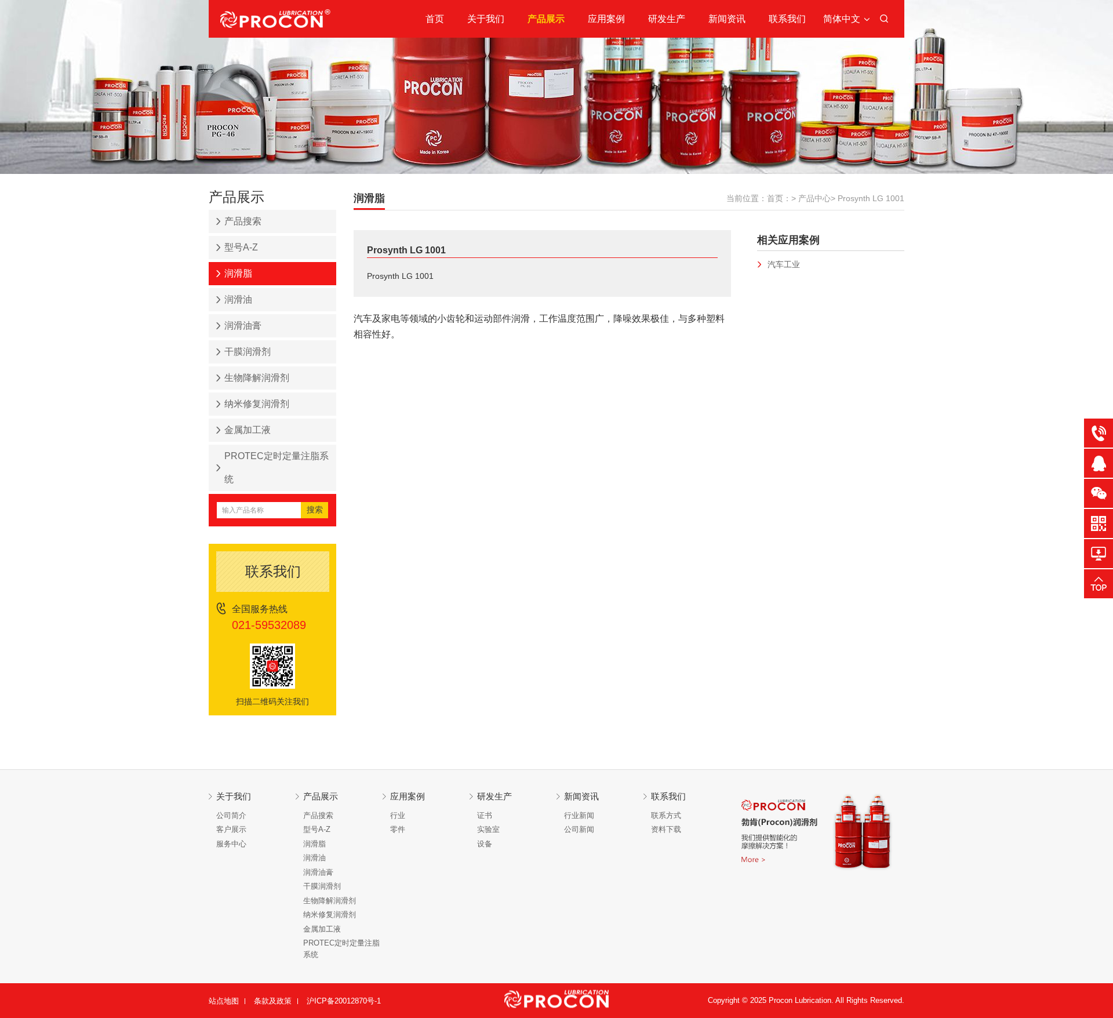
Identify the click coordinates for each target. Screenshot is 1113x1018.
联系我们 (787, 19)
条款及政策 (273, 1001)
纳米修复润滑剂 (256, 404)
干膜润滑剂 (247, 352)
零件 (397, 829)
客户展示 (231, 829)
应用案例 (606, 19)
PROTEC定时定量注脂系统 (276, 467)
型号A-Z (241, 247)
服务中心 (231, 843)
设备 (484, 843)
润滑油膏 (242, 325)
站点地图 (224, 1001)
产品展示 (546, 19)
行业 (397, 815)
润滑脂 (238, 273)
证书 (484, 815)
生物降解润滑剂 (256, 378)
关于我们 (485, 19)
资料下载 (666, 829)
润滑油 (238, 299)
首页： (779, 198)
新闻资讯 (726, 19)
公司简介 (231, 815)
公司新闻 (579, 829)
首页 (434, 19)
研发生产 (666, 19)
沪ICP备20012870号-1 (344, 1001)
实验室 (488, 829)
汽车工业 (784, 264)
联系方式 (666, 815)
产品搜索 (242, 221)
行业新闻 (579, 815)
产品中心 (814, 198)
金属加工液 (247, 430)
